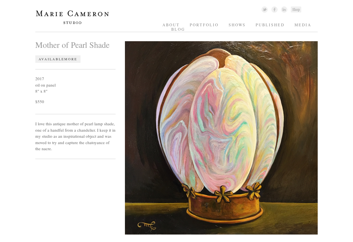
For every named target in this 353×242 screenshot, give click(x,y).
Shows (237, 24)
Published (270, 24)
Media (303, 24)
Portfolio (204, 24)
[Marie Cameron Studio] (74, 24)
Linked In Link (283, 9)
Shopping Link (295, 9)
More (70, 59)
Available (51, 59)
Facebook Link (274, 9)
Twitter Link (264, 9)
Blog (178, 29)
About (171, 24)
